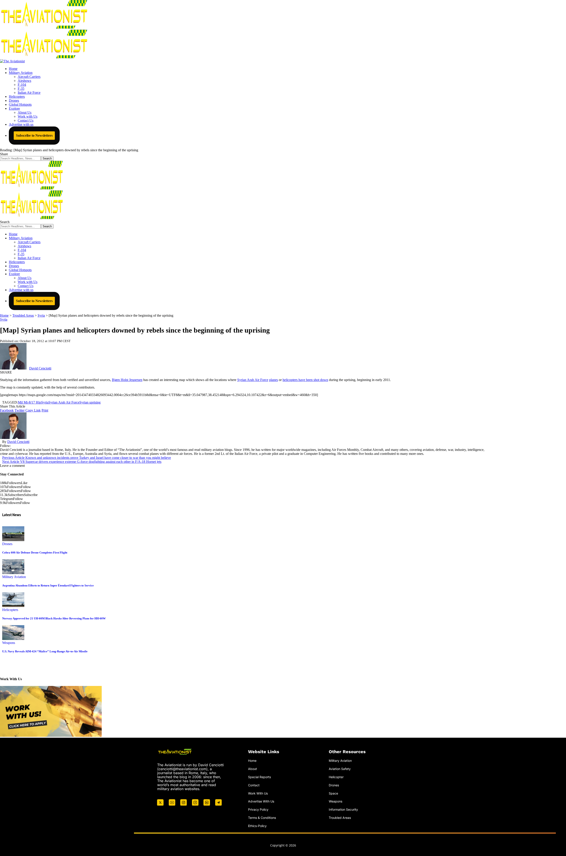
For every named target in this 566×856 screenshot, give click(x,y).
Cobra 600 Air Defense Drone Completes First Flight (34, 552)
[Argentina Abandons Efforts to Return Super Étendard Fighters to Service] (13, 573)
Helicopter (336, 777)
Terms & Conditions (262, 818)
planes (273, 380)
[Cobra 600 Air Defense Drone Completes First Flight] (13, 540)
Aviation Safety (340, 769)
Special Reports (259, 777)
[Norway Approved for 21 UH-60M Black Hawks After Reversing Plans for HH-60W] (13, 606)
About (252, 769)
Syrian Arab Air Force (252, 380)
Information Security (343, 809)
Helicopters (10, 610)
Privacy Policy (258, 809)
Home (252, 760)
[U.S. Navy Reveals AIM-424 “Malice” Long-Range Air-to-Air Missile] (13, 639)
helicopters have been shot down (305, 380)
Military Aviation (14, 577)
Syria (3, 319)
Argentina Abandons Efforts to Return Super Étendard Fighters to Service (48, 585)
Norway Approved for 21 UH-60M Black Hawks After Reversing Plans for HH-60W (54, 618)
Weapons (8, 643)
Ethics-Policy (257, 826)
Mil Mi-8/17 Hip (29, 402)
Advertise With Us (261, 801)
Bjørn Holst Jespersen (127, 380)
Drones (7, 544)
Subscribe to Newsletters (34, 135)
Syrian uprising (90, 402)
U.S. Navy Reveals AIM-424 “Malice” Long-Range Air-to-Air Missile (45, 651)
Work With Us (258, 793)
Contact (254, 785)
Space (333, 793)
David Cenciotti (40, 368)
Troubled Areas (340, 818)
